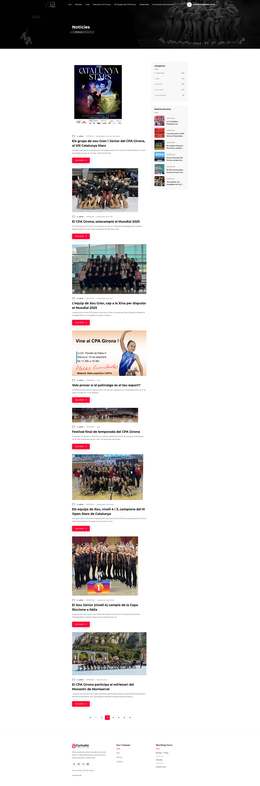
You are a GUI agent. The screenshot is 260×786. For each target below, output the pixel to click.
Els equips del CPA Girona (125, 4)
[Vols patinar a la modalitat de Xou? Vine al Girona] (159, 181)
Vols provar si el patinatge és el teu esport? (106, 385)
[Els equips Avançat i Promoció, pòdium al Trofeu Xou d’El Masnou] (159, 145)
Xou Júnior (116, 136)
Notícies (78, 4)
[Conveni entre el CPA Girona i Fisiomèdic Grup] (159, 133)
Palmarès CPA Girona (102, 4)
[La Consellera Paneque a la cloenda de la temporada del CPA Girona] (159, 121)
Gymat (91, 770)
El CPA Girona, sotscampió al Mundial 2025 (106, 221)
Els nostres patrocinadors (163, 4)
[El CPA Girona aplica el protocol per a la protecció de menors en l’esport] (159, 169)
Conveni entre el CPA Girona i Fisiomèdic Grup (175, 136)
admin (81, 136)
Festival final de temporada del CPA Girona (106, 432)
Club (87, 4)
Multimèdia (144, 4)
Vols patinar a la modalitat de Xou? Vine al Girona (174, 184)
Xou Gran (108, 136)
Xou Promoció (161, 95)
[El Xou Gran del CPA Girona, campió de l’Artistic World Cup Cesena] (159, 157)
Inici (70, 4)
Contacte (119, 762)
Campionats (100, 136)
